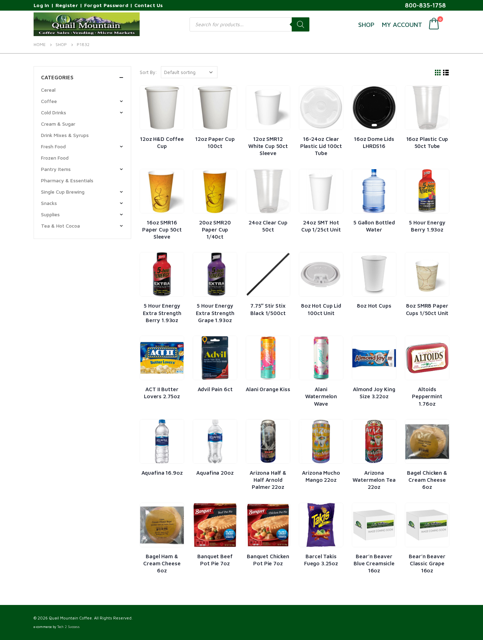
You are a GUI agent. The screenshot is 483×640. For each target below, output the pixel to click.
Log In (42, 5)
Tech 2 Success (68, 627)
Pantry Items (56, 169)
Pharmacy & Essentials (67, 180)
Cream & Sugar (58, 124)
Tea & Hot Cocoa (60, 226)
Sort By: (148, 72)
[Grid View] (438, 72)
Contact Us (148, 5)
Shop (366, 24)
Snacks (49, 203)
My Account (402, 24)
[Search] (300, 24)
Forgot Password (106, 5)
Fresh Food (53, 146)
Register (67, 5)
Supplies (50, 214)
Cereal (48, 90)
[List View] (446, 72)
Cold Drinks (53, 112)
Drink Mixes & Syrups (65, 135)
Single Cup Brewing (63, 192)
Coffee (49, 101)
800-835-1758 (425, 5)
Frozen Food (55, 158)
